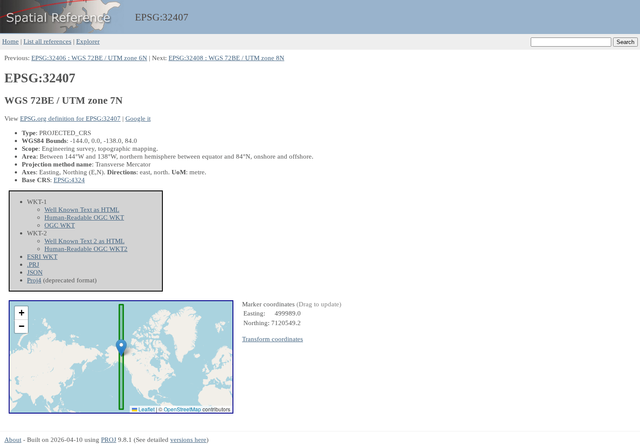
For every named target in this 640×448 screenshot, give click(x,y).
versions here (188, 439)
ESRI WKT (42, 256)
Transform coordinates (272, 339)
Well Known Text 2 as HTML (84, 240)
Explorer (88, 41)
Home (10, 41)
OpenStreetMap (182, 409)
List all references (47, 41)
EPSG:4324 (69, 179)
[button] (121, 348)
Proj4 (34, 280)
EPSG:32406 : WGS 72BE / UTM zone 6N (89, 57)
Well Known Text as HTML (81, 209)
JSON (35, 272)
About (12, 439)
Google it (138, 118)
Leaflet (146, 409)
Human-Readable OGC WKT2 (86, 248)
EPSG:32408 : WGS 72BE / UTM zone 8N (226, 57)
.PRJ (33, 264)
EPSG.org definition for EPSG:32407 (70, 118)
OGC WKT (59, 225)
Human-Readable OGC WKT (84, 217)
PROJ (108, 439)
